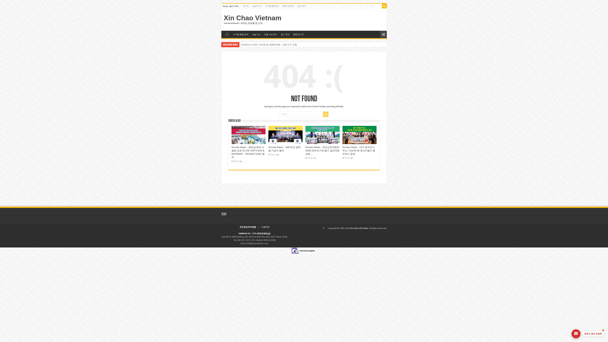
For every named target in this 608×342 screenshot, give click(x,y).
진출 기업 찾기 (288, 6)
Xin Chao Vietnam (252, 18)
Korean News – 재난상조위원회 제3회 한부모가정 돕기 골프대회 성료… (322, 150)
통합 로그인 (298, 34)
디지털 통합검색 (272, 6)
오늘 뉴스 (256, 34)
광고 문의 (302, 6)
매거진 (246, 6)
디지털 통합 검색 (240, 34)
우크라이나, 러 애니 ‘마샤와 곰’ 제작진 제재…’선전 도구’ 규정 (269, 45)
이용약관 (265, 227)
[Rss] (324, 228)
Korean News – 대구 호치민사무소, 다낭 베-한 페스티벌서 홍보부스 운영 (358, 150)
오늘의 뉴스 (257, 6)
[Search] (384, 6)
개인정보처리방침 (248, 227)
